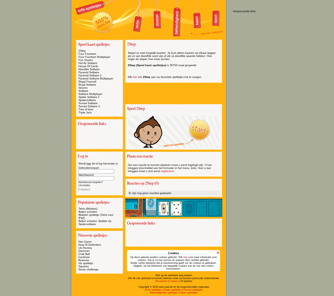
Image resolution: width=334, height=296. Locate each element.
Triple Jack (85, 112)
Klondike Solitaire (89, 69)
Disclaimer (161, 281)
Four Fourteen (87, 53)
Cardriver (84, 257)
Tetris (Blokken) (87, 208)
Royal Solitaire (87, 84)
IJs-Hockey (85, 247)
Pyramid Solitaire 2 (89, 75)
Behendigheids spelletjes (164, 292)
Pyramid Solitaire (88, 72)
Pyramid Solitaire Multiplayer (95, 78)
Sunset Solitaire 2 (89, 106)
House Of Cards (88, 66)
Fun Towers (85, 60)
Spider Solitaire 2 (88, 97)
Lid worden (84, 185)
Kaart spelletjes (172, 289)
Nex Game (85, 241)
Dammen (84, 250)
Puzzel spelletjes (193, 289)
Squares (83, 266)
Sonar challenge (88, 269)
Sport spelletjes (189, 292)
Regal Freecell (87, 81)
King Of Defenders (89, 244)
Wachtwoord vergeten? (90, 182)
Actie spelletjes (153, 289)
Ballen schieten (87, 211)
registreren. (168, 171)
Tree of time (85, 109)
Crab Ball (84, 254)
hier (89, 163)
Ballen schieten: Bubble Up (94, 221)
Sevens (83, 87)
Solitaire (83, 90)
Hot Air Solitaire (87, 63)
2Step (82, 50)
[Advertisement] (97, 137)
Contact (173, 281)
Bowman (83, 260)
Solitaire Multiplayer (90, 93)
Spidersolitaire (87, 100)
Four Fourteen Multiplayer (94, 56)
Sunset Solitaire (88, 103)
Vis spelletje (85, 263)
